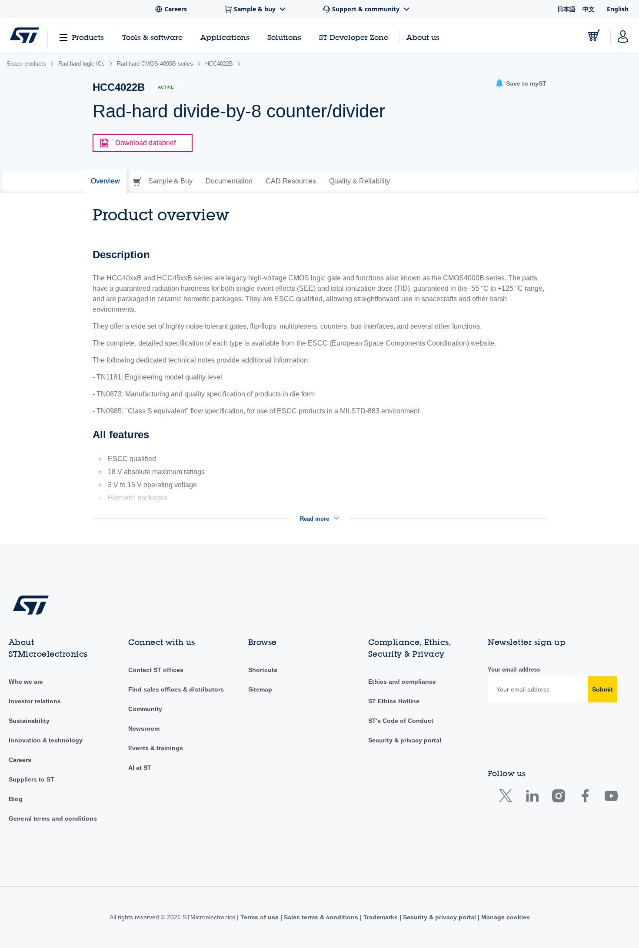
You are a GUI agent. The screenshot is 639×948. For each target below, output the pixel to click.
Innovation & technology (46, 740)
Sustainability (29, 720)
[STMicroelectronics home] (24, 35)
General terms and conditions (53, 818)
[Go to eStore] (594, 35)
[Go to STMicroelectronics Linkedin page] (532, 798)
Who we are (26, 681)
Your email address (514, 669)
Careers (20, 759)
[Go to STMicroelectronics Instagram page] (558, 798)
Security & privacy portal (404, 740)
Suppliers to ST (31, 779)
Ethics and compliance (402, 681)
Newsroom (144, 728)
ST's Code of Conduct (400, 720)
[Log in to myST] (622, 35)
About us (422, 37)
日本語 (566, 9)
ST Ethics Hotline (393, 701)
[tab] (105, 181)
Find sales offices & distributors (176, 689)
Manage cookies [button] (504, 917)
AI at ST (139, 767)
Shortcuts (262, 669)
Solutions (284, 37)
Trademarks (380, 917)
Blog (16, 798)
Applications (225, 37)
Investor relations (35, 701)
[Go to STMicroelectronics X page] (507, 798)
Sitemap (260, 689)
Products (88, 37)
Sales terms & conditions (321, 917)
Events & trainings (155, 748)
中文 (588, 9)
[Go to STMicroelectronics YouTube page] (611, 798)
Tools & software (152, 37)
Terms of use (260, 917)
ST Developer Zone (353, 37)
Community (145, 708)
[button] (520, 83)
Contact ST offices (155, 669)
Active (166, 87)
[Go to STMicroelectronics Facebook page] (585, 798)
